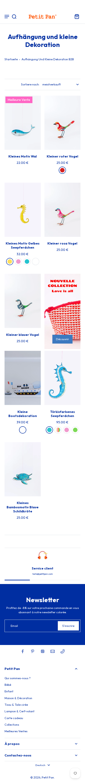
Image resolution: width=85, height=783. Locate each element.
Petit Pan (48, 777)
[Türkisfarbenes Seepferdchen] (62, 378)
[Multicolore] (58, 430)
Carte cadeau (14, 718)
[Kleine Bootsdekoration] (23, 378)
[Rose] (18, 261)
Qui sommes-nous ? (18, 678)
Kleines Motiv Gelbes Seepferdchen (22, 245)
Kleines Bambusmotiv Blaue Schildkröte (23, 507)
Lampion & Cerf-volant (19, 711)
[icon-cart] (75, 16)
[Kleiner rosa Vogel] (62, 210)
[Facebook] (23, 651)
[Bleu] (27, 261)
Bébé (8, 684)
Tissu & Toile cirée (16, 704)
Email (14, 626)
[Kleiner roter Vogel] (62, 123)
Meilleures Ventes (16, 731)
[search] (14, 16)
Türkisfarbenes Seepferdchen (62, 414)
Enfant (9, 691)
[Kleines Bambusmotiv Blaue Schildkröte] (23, 469)
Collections (12, 724)
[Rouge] (62, 170)
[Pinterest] (33, 651)
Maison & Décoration (18, 698)
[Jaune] (10, 261)
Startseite (11, 59)
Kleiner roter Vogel (62, 156)
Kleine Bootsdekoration (22, 414)
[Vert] (75, 430)
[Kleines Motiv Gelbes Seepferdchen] (23, 210)
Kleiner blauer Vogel (22, 335)
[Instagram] (43, 651)
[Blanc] (35, 261)
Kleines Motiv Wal (22, 156)
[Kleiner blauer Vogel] (23, 301)
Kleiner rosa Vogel (62, 243)
